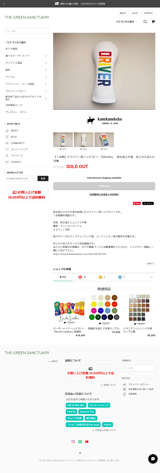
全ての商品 (11, 49)
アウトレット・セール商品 (19, 84)
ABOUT (123, 13)
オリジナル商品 (13, 63)
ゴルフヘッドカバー (16, 91)
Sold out (104, 186)
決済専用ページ (13, 105)
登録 (43, 178)
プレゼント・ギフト (16, 112)
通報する (150, 264)
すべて (63, 277)
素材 (7, 70)
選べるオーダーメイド (17, 56)
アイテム (10, 77)
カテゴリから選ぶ (125, 21)
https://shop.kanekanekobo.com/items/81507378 (79, 254)
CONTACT (148, 13)
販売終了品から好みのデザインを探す (23, 98)
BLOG (135, 13)
